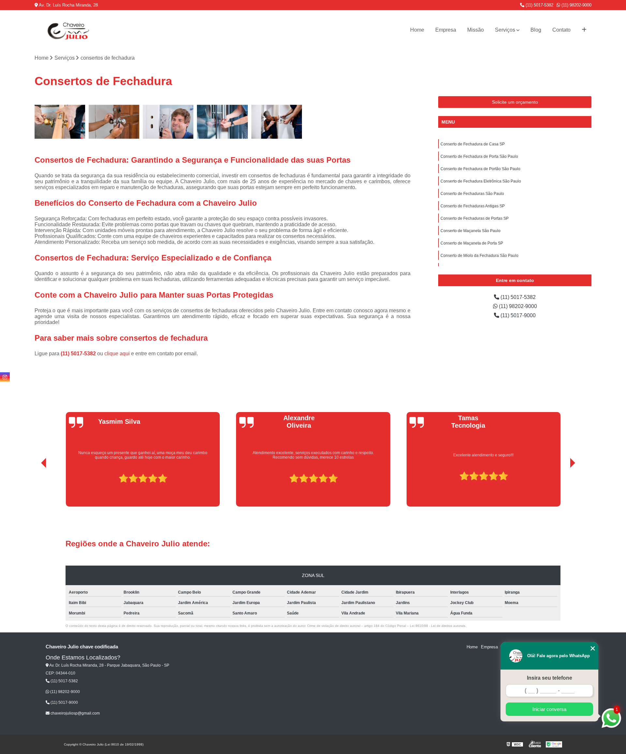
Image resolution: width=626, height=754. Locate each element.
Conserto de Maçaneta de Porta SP (471, 243)
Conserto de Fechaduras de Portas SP (474, 218)
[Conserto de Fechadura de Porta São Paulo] (114, 121)
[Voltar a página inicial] (67, 30)
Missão (475, 30)
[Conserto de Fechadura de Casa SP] (60, 121)
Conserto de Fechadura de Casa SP (472, 144)
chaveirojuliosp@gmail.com (75, 713)
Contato (561, 30)
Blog (535, 30)
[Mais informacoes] (584, 30)
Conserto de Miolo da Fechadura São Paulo (479, 255)
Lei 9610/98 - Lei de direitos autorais (437, 626)
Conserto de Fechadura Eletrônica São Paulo (480, 181)
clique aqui (117, 353)
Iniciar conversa (549, 709)
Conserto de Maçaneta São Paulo (470, 231)
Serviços (505, 30)
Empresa (445, 30)
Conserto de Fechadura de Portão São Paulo (480, 169)
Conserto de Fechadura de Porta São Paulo (479, 156)
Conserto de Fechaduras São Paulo (472, 193)
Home (417, 30)
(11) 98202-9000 (575, 5)
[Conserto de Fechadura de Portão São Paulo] (168, 121)
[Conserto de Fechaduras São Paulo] (276, 121)
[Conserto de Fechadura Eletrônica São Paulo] (222, 121)
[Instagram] (5, 377)
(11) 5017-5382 (538, 5)
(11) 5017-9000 (517, 315)
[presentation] (34, 488)
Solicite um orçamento (515, 102)
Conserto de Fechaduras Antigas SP (472, 206)
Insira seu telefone (549, 678)
